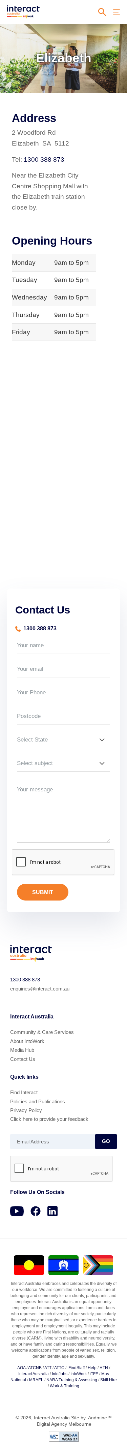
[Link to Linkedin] (52, 1211)
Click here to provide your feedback (49, 1119)
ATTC (59, 1367)
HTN (104, 1367)
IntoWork (78, 1374)
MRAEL (36, 1380)
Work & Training (64, 1386)
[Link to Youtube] (17, 1211)
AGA (21, 1367)
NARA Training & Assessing (71, 1380)
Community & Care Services (42, 1032)
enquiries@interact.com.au (39, 988)
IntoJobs (59, 1374)
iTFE (94, 1374)
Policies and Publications (37, 1101)
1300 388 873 (44, 159)
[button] (102, 12)
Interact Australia (33, 1374)
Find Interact (24, 1092)
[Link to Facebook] (35, 1211)
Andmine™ (99, 1417)
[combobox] (63, 739)
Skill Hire (108, 1380)
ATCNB (35, 1367)
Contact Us (22, 1059)
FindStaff (76, 1367)
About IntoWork (27, 1041)
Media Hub (22, 1050)
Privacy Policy (26, 1110)
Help (92, 1367)
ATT (47, 1367)
